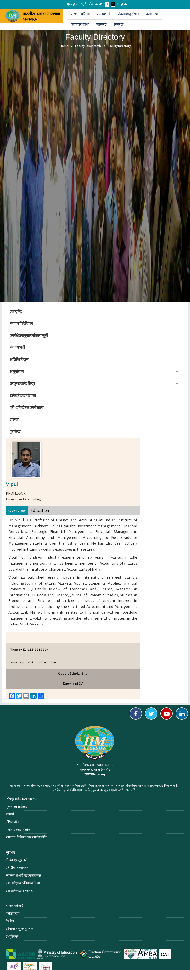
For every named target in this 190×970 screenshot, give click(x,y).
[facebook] (136, 713)
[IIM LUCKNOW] (33, 16)
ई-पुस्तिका (12, 936)
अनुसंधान (17, 372)
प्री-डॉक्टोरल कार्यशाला (27, 408)
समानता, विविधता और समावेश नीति (26, 837)
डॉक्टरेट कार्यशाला (23, 396)
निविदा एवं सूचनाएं (16, 860)
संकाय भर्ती (103, 14)
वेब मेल (10, 921)
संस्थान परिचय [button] (80, 14)
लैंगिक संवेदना (14, 822)
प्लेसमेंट (101, 24)
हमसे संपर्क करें (14, 906)
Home (63, 46)
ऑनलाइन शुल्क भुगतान (19, 929)
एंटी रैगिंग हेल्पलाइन (17, 868)
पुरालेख (15, 432)
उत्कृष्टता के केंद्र (22, 384)
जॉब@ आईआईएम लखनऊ (21, 799)
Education (40, 510)
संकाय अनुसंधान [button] (128, 14)
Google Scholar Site (73, 673)
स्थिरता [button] (118, 24)
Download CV (73, 684)
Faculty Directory (119, 46)
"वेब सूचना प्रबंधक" (110, 790)
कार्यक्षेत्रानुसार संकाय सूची (29, 336)
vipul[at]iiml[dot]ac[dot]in (38, 662)
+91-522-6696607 (34, 649)
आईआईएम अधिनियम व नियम (23, 883)
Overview (17, 510)
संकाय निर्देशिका (21, 323)
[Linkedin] (182, 713)
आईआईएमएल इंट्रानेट (19, 891)
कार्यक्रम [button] (152, 14)
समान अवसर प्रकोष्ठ (18, 829)
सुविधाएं (10, 852)
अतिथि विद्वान (19, 360)
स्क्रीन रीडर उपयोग (91, 4)
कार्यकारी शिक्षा (80, 24)
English (122, 4)
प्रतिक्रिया (12, 913)
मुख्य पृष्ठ (72, 4)
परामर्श (10, 814)
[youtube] (166, 713)
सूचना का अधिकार (16, 806)
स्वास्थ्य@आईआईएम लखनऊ (23, 875)
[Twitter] (151, 713)
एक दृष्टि (16, 312)
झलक (14, 420)
